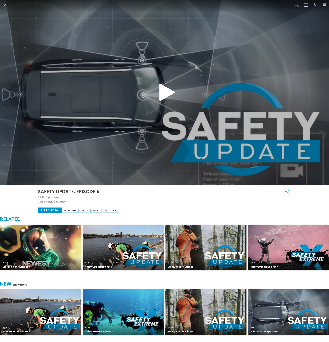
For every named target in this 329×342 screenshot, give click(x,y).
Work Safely (71, 210)
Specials (96, 210)
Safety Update (50, 210)
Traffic (84, 210)
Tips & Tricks (111, 210)
